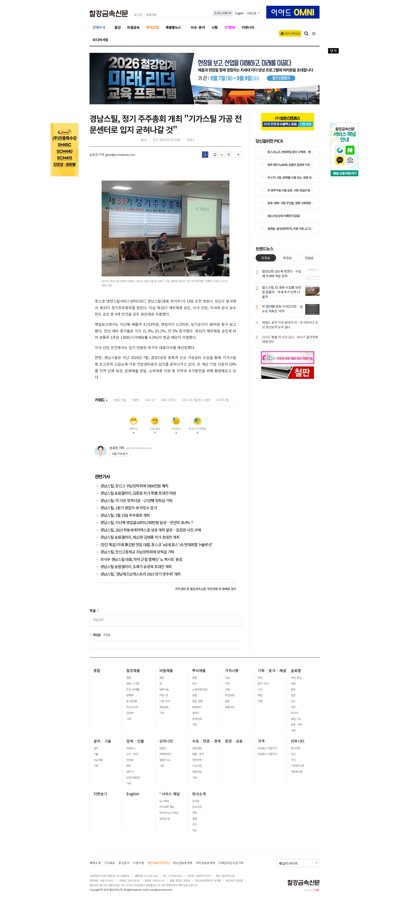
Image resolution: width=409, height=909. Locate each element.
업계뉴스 (131, 748)
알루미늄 (164, 689)
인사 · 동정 (132, 754)
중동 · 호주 (296, 724)
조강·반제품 (132, 689)
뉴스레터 (164, 801)
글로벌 (296, 670)
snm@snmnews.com (161, 889)
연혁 (194, 812)
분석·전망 (263, 683)
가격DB (229, 27)
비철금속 (133, 27)
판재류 (129, 695)
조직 (194, 824)
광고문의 (124, 863)
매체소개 (95, 863)
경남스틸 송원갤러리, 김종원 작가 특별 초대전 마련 (138, 493)
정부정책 (197, 760)
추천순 (107, 634)
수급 (227, 677)
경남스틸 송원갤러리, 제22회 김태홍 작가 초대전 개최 (140, 537)
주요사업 (197, 806)
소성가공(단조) (199, 689)
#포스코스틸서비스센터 (196, 400)
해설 (260, 695)
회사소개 (199, 793)
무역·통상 (296, 677)
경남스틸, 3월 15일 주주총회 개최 (125, 515)
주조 (194, 683)
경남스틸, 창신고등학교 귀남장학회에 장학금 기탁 (137, 551)
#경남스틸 (119, 400)
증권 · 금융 (234, 741)
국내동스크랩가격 (267, 754)
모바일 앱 (164, 818)
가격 (227, 683)
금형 (194, 695)
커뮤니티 (248, 27)
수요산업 (197, 765)
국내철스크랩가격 (267, 748)
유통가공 (229, 707)
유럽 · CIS (296, 719)
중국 (293, 689)
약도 (194, 830)
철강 (117, 27)
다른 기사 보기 (119, 454)
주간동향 (229, 695)
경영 (194, 818)
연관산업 (197, 771)
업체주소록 (298, 765)
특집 (260, 677)
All (125, 889)
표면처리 (197, 707)
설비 (96, 748)
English (239, 13)
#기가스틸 (223, 400)
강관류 (129, 713)
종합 (97, 670)
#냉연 (135, 400)
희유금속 (164, 707)
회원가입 (151, 14)
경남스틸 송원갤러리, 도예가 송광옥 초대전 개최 (136, 566)
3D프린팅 (197, 719)
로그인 (138, 14)
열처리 (195, 713)
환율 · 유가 (198, 754)
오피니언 (166, 741)
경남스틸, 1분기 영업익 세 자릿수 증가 (128, 507)
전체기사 (99, 27)
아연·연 (163, 695)
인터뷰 (129, 760)
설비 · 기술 (102, 741)
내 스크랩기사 (224, 13)
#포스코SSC (168, 400)
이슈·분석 (198, 27)
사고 (293, 754)
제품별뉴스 (173, 27)
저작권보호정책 (205, 863)
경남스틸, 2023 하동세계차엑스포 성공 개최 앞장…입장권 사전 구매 (151, 529)
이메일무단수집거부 (231, 863)
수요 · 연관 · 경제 (206, 741)
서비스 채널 (171, 793)
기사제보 (109, 863)
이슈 (260, 689)
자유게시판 (296, 771)
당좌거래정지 (133, 777)
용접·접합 (197, 701)
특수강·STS (132, 707)
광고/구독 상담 (292, 33)
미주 (293, 707)
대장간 (162, 748)
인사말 (195, 801)
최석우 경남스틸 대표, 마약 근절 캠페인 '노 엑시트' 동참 (141, 559)
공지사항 (295, 748)
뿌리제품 (199, 670)
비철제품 (166, 670)
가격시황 (232, 670)
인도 (293, 701)
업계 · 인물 (135, 741)
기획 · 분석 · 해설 (272, 670)
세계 (293, 683)
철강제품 (133, 670)
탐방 (128, 765)
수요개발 (98, 760)
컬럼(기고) (164, 760)
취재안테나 (165, 754)
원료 (227, 701)
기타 (128, 719)
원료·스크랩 (132, 683)
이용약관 (138, 863)
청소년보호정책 (182, 863)
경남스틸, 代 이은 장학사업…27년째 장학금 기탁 (136, 500)
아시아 (294, 713)
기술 (96, 754)
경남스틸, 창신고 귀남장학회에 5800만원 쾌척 (134, 485)
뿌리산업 (152, 27)
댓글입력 (98, 619)
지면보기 (100, 793)
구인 (293, 760)
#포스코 (150, 400)
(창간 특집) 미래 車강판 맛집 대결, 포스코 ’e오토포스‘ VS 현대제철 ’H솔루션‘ (156, 544)
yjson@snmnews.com (139, 448)
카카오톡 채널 (166, 806)
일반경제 (197, 748)
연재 (260, 701)
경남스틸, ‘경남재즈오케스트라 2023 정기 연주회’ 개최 (140, 574)
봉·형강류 (131, 701)
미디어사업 (100, 39)
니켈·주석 (164, 701)
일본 (293, 695)
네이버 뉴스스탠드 (169, 812)
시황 (215, 27)
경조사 (129, 771)
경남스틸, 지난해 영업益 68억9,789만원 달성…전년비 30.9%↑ (147, 522)
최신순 (96, 634)
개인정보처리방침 (158, 863)
